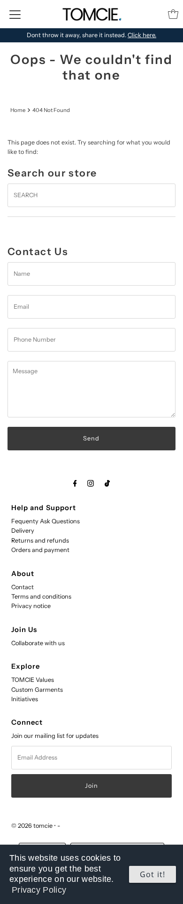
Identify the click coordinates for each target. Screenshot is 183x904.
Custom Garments (37, 689)
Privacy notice (31, 605)
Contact (22, 587)
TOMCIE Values (32, 679)
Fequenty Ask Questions (45, 521)
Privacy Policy (39, 890)
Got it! (152, 874)
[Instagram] (90, 483)
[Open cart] (173, 14)
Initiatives (24, 699)
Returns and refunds (40, 540)
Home (17, 110)
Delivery (22, 530)
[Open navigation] (15, 14)
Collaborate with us (38, 643)
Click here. (142, 35)
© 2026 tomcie (32, 825)
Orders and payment (40, 549)
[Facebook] (75, 483)
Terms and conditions (41, 596)
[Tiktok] (107, 483)
